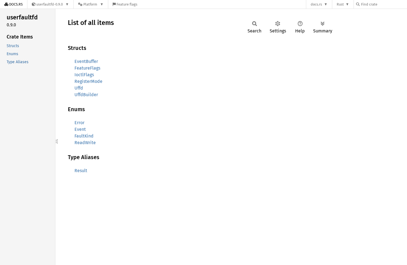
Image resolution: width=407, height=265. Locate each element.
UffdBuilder (86, 94)
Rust (340, 4)
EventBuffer (86, 61)
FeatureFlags (87, 68)
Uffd (78, 88)
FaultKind (84, 136)
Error (79, 122)
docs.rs (316, 4)
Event (80, 129)
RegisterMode (88, 81)
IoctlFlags (84, 74)
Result (80, 170)
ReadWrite (85, 142)
